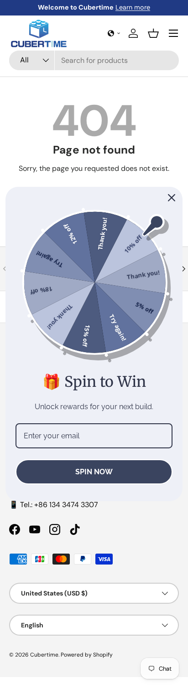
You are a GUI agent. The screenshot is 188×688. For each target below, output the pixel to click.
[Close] (172, 198)
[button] (114, 33)
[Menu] (173, 33)
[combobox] (94, 60)
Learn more (132, 7)
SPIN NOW (94, 471)
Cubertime (44, 654)
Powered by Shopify (87, 654)
